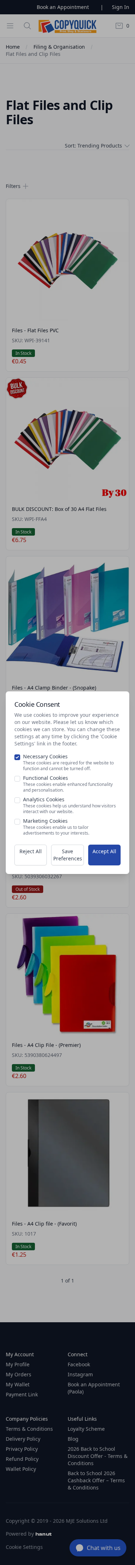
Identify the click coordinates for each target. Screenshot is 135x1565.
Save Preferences (67, 855)
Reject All (30, 851)
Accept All (104, 851)
